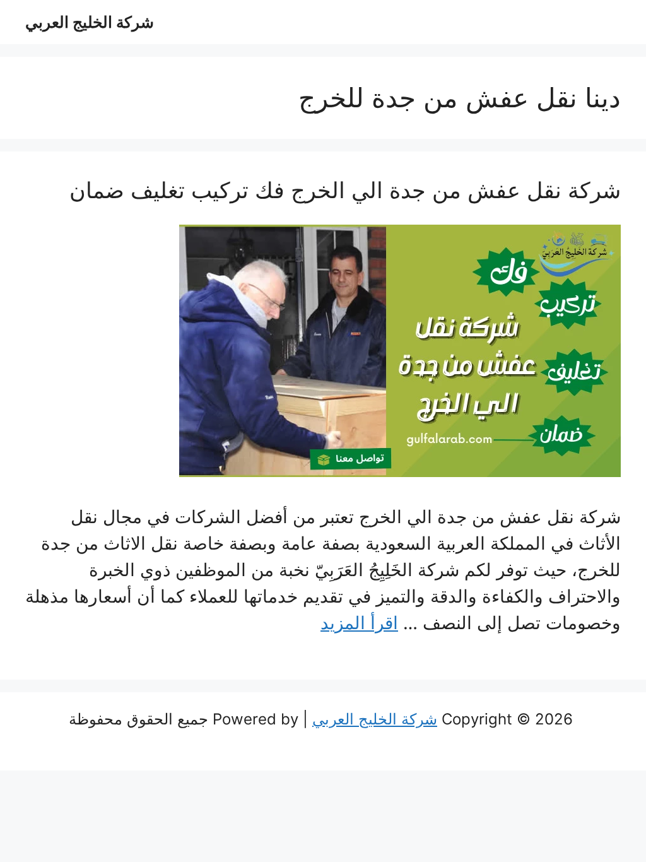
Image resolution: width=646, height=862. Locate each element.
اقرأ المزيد (359, 623)
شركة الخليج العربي (89, 22)
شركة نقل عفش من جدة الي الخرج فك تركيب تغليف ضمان (345, 190)
